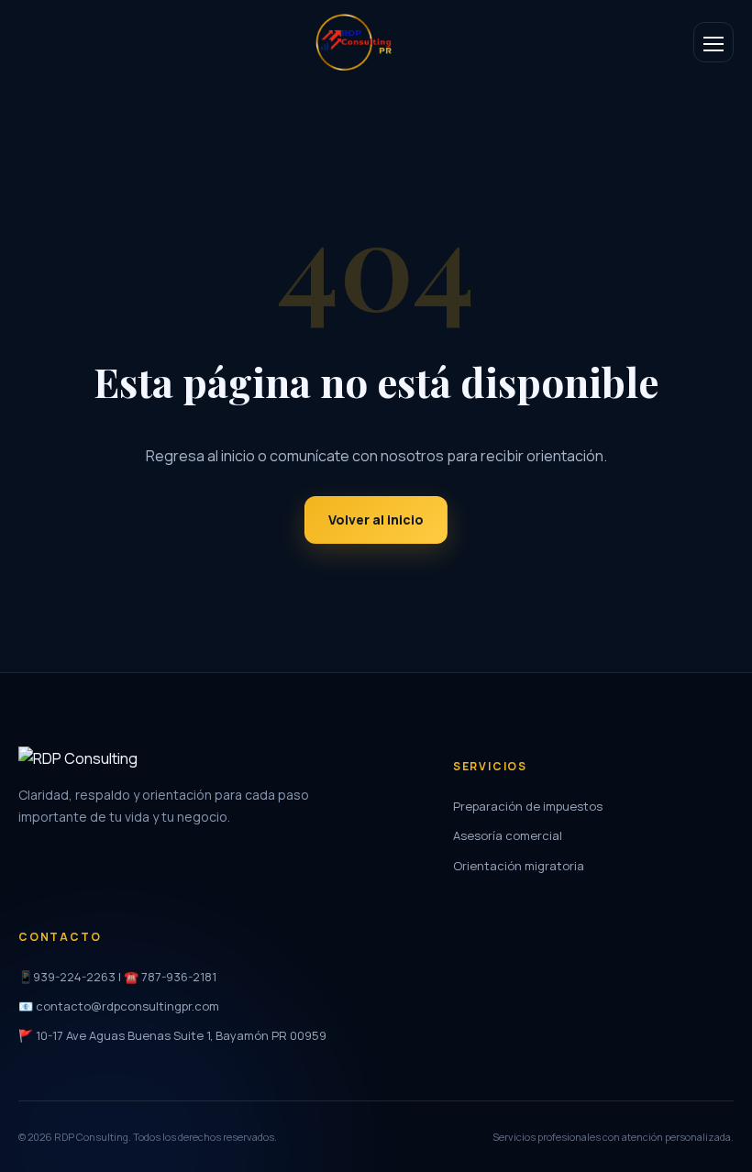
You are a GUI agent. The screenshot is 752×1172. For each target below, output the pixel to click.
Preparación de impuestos (528, 806)
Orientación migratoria (518, 865)
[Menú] (713, 42)
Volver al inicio (376, 519)
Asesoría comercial (507, 835)
